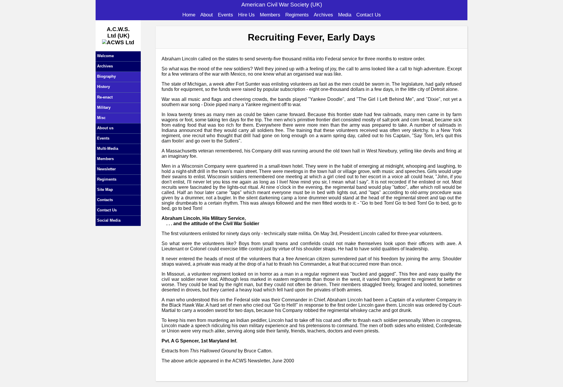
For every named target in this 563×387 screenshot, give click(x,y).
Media (344, 15)
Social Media (109, 220)
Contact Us (368, 15)
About (206, 15)
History (103, 86)
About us (105, 128)
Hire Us (246, 15)
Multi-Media (107, 148)
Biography (106, 76)
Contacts (105, 200)
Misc (101, 118)
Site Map (105, 189)
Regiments (297, 15)
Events (225, 15)
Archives (323, 15)
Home (188, 15)
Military (104, 107)
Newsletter (106, 169)
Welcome (105, 56)
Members (270, 15)
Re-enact (105, 97)
